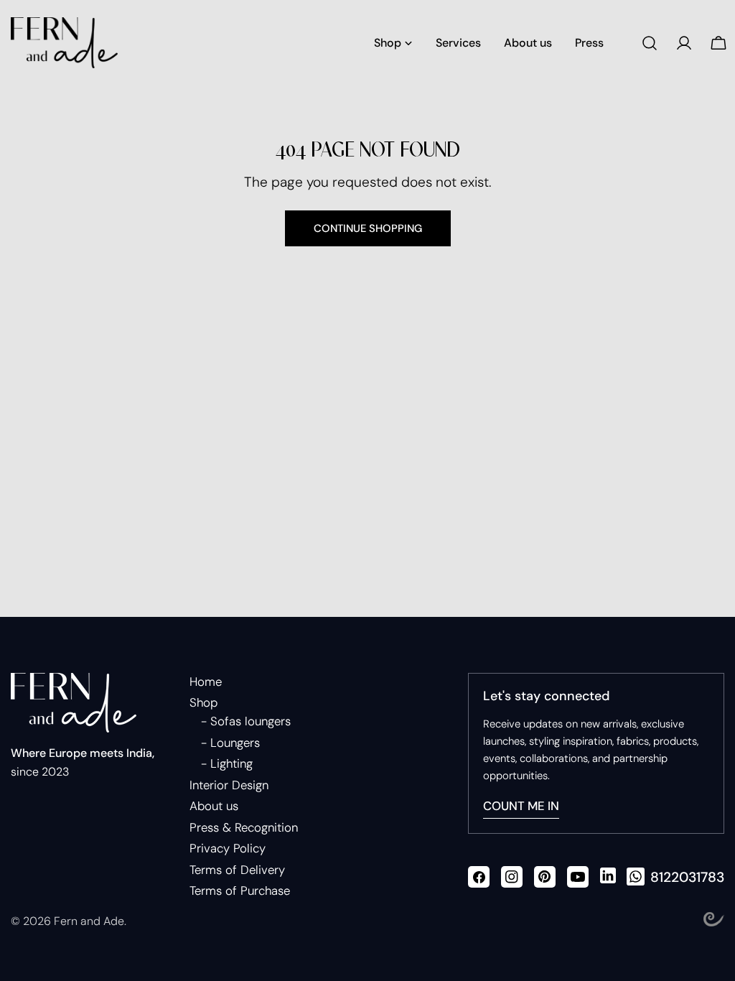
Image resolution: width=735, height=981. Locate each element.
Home (205, 681)
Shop (203, 702)
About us (213, 806)
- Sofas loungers (246, 721)
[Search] (649, 43)
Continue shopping (368, 228)
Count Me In (521, 806)
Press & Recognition (243, 827)
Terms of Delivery (237, 870)
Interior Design (228, 785)
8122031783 (687, 877)
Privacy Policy (227, 848)
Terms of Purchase (239, 890)
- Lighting (227, 763)
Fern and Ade (89, 921)
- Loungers (230, 742)
